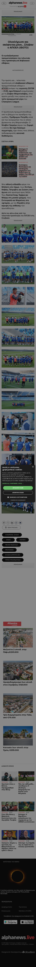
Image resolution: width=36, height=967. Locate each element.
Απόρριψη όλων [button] (18, 492)
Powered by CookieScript (18, 500)
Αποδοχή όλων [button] (18, 488)
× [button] (33, 467)
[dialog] (18, 483)
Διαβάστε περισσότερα (25, 480)
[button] (18, 483)
